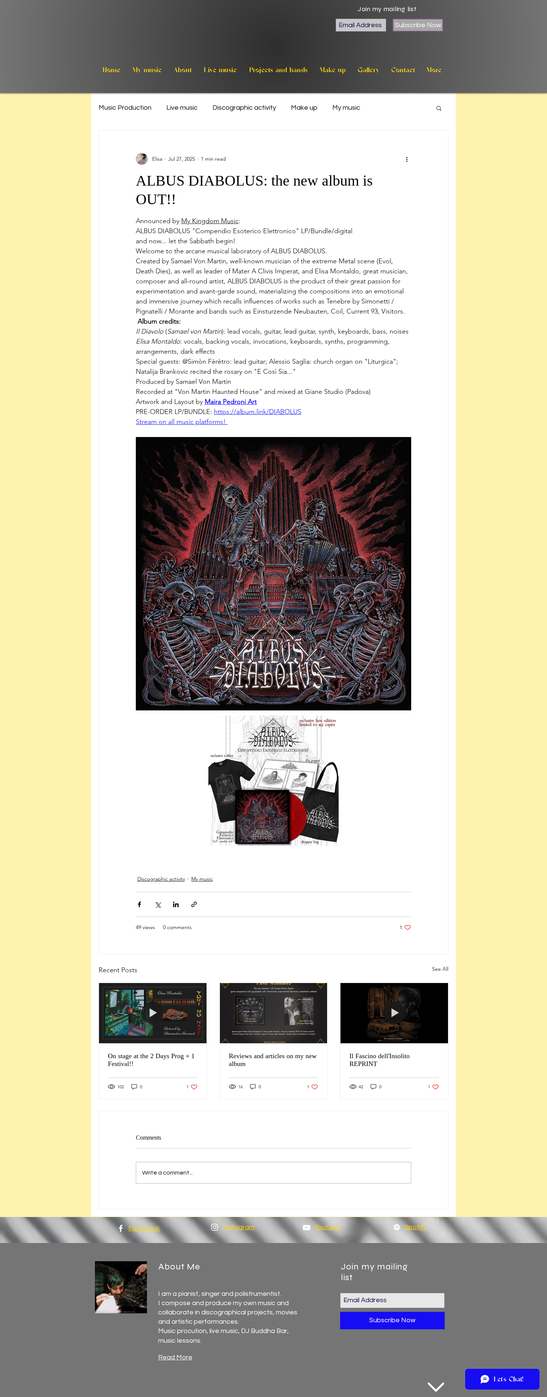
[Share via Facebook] (139, 904)
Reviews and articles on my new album (273, 1059)
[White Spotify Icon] (397, 1227)
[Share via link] (194, 904)
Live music (182, 107)
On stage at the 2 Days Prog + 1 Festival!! (151, 1059)
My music (346, 107)
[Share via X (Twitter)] (157, 904)
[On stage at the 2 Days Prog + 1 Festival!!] (153, 1013)
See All (440, 969)
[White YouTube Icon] (306, 1227)
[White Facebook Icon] (120, 1228)
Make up (304, 107)
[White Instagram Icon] (214, 1227)
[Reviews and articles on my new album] (273, 1013)
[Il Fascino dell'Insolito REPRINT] (394, 1013)
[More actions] (406, 158)
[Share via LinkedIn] (175, 904)
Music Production (125, 107)
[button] (438, 108)
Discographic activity (244, 107)
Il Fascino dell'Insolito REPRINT (379, 1059)
